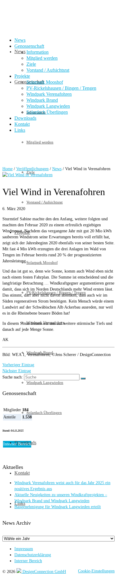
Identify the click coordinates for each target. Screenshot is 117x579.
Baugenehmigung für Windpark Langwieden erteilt (57, 507)
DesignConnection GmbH (43, 571)
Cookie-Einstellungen (96, 571)
